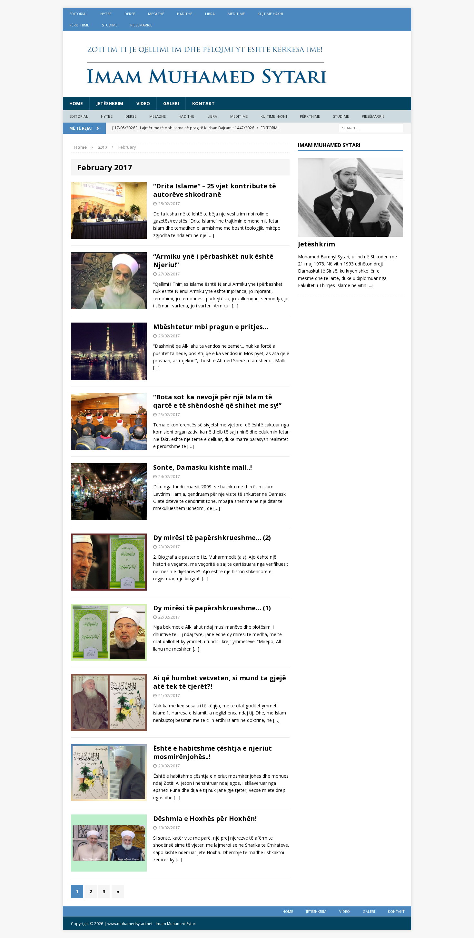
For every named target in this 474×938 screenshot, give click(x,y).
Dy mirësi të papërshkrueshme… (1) (212, 608)
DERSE (129, 13)
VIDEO (143, 103)
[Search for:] (371, 128)
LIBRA (210, 13)
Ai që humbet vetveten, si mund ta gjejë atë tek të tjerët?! (219, 682)
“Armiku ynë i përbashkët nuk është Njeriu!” (213, 260)
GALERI (171, 103)
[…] (211, 235)
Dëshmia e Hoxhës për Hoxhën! (205, 818)
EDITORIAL (78, 13)
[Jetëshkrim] (350, 233)
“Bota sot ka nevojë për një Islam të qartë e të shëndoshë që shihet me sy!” (217, 401)
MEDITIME (236, 13)
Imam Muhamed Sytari (176, 923)
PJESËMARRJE (141, 25)
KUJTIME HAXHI (270, 13)
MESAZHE (156, 13)
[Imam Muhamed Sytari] (237, 64)
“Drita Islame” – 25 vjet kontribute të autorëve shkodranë (214, 190)
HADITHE (184, 13)
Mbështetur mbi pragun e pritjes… (210, 326)
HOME (76, 103)
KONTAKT (203, 103)
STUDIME (109, 25)
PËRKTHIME (79, 25)
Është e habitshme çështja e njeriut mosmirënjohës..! (212, 752)
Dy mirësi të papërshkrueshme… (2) (212, 537)
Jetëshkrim (109, 103)
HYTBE (106, 13)
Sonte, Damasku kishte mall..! (202, 467)
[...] (370, 285)
